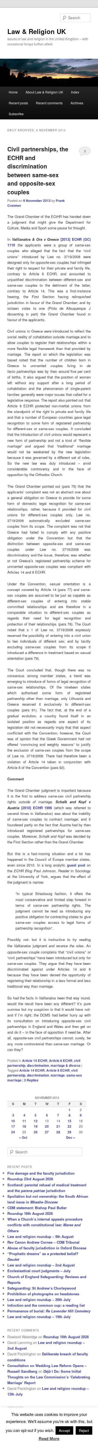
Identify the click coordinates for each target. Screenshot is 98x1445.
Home (13, 92)
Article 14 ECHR (34, 1060)
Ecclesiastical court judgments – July (39, 1270)
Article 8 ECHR (60, 1060)
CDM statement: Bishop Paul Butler (37, 1207)
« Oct (23, 1137)
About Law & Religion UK (44, 92)
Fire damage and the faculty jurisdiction (41, 1173)
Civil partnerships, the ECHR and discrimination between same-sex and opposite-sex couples (37, 170)
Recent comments (49, 103)
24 (13, 1132)
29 (69, 1132)
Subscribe (16, 113)
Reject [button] (84, 1430)
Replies (31, 1080)
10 (13, 1120)
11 (24, 1120)
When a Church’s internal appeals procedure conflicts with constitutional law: (44, 1224)
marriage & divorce (66, 1065)
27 (47, 1132)
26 (36, 1132)
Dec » (70, 1137)
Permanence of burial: (48, 1310)
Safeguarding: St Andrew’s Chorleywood (41, 1288)
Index (75, 92)
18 (24, 1126)
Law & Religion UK (36, 31)
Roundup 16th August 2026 (30, 1213)
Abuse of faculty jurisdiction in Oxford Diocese (46, 1247)
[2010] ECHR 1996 (36, 807)
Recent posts (18, 103)
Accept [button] (64, 1430)
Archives (77, 103)
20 (47, 1126)
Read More (49, 1438)
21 (58, 1126)
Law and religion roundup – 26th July (39, 1299)
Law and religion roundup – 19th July (39, 1316)
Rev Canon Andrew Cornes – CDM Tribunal (43, 1242)
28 (58, 1132)
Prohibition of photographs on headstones (43, 1293)
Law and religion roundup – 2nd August (41, 1265)
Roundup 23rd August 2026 (30, 1178)
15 (69, 1120)
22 (69, 1126)
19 (36, 1126)
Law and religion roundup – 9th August (40, 1236)
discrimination (38, 1065)
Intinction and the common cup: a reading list (46, 1305)
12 (36, 1120)
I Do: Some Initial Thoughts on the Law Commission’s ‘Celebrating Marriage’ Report (48, 1377)
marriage (58, 1075)
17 (13, 1126)
